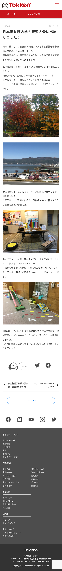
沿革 (4, 450)
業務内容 (6, 454)
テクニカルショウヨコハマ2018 (44, 385)
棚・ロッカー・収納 (11, 482)
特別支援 (34, 486)
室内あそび (7, 486)
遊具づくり (7, 498)
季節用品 (34, 482)
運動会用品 (7, 472)
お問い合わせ (8, 536)
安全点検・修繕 (9, 504)
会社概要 (6, 447)
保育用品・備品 (37, 469)
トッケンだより (32, 14)
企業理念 (6, 444)
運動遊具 (6, 469)
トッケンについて (11, 435)
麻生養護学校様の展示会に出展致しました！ (18, 385)
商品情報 (7, 463)
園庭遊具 (34, 476)
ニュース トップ (31, 401)
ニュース (11, 14)
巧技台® (6, 479)
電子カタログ (8, 529)
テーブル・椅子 (9, 476)
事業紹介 (7, 492)
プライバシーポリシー (12, 533)
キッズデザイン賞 (10, 457)
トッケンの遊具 (9, 440)
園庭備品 (34, 479)
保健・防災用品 (37, 472)
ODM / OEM (8, 501)
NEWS (5, 514)
